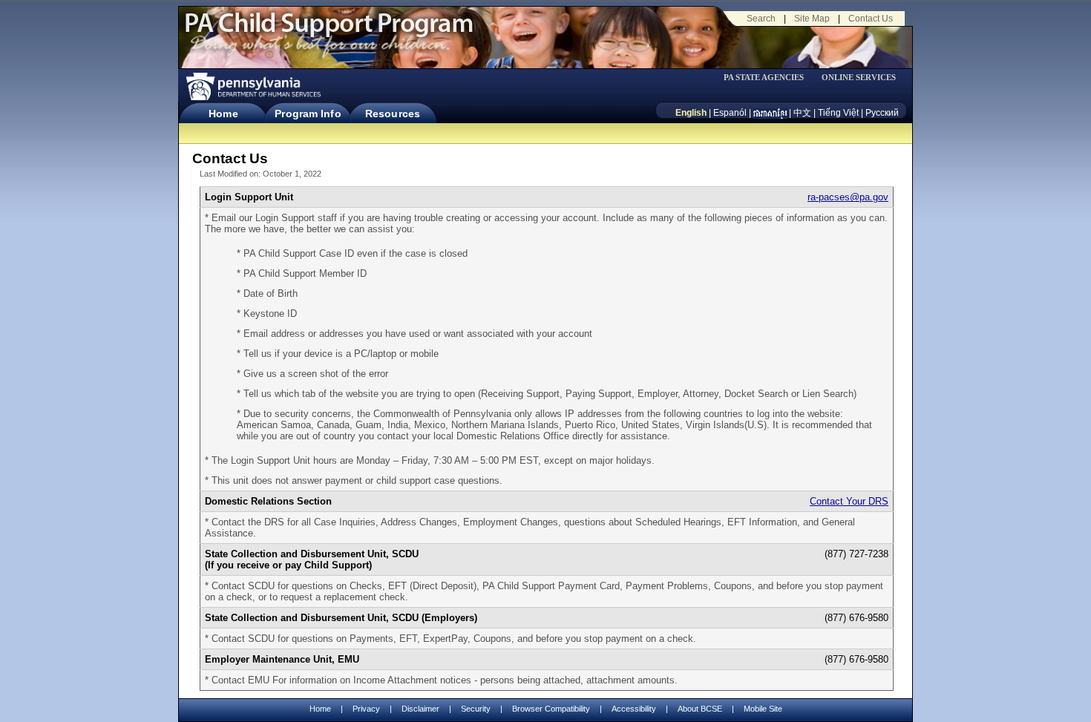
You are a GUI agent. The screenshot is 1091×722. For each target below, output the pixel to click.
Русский (882, 113)
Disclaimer (420, 708)
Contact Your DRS (849, 501)
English (691, 113)
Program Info (308, 113)
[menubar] (769, 77)
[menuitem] (769, 77)
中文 (802, 113)
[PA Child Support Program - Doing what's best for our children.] (329, 32)
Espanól (730, 113)
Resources (392, 113)
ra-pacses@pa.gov (847, 197)
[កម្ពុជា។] (770, 113)
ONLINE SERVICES (859, 77)
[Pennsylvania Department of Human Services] (252, 86)
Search (761, 18)
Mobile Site (763, 708)
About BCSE (700, 708)
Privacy (366, 709)
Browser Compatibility (551, 708)
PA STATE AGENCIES (764, 77)
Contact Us (870, 18)
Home (223, 113)
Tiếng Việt (838, 113)
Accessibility (634, 708)
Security (476, 708)
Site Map (812, 18)
